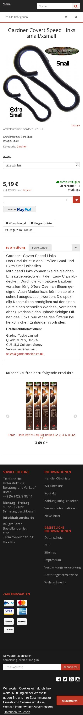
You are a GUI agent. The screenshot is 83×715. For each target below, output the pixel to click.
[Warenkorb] (66, 17)
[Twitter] (65, 679)
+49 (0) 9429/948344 (17, 496)
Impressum (52, 560)
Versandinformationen (60, 508)
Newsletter (52, 516)
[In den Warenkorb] (76, 199)
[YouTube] (71, 679)
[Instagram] (77, 679)
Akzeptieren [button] (70, 700)
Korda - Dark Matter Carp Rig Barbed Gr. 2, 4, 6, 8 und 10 (41, 436)
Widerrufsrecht (55, 582)
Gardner (75, 125)
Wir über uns (53, 486)
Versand (27, 190)
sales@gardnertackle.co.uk (24, 354)
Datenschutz (53, 537)
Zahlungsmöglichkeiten (61, 501)
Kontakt (50, 493)
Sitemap (50, 552)
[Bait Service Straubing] (7, 4)
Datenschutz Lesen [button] (17, 712)
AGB (47, 545)
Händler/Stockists (57, 478)
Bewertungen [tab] (40, 247)
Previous (7, 416)
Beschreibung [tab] (15, 247)
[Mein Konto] (76, 17)
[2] (19, 209)
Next (75, 416)
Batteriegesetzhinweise (61, 575)
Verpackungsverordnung (62, 567)
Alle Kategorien (18, 17)
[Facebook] (58, 679)
